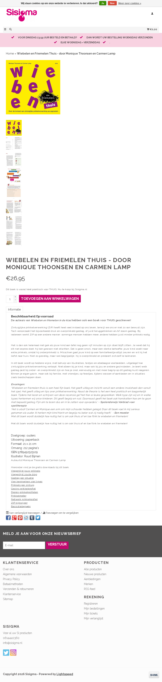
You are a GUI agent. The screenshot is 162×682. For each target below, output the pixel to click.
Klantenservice (12, 594)
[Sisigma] (42, 16)
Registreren (91, 603)
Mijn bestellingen (94, 608)
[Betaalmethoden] (154, 674)
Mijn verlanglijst (93, 618)
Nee (112, 3)
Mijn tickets (91, 613)
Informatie (14, 309)
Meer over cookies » (129, 3)
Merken (88, 584)
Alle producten (93, 569)
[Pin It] (20, 517)
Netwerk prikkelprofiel (24, 499)
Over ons (8, 569)
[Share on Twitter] (38, 517)
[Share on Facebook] (8, 517)
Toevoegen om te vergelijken (62, 512)
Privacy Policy (11, 579)
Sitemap (8, 599)
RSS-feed (89, 589)
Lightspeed (65, 674)
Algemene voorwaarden (17, 574)
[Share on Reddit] (26, 517)
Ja (102, 3)
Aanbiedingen (92, 579)
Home (10, 53)
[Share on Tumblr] (32, 517)
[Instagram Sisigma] (13, 652)
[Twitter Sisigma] (6, 652)
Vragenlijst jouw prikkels (25, 470)
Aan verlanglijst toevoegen (24, 512)
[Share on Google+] (14, 517)
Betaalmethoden (13, 584)
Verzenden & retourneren (18, 589)
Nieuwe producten (95, 574)
